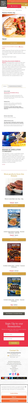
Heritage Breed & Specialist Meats (14, 364)
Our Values (14, 370)
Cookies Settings (14, 393)
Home (3, 10)
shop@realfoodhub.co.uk (14, 355)
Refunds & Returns (14, 368)
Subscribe (14, 343)
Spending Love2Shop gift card (14, 362)
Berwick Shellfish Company (9, 10)
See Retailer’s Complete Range (14, 313)
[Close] (25, 386)
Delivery (5, 86)
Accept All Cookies (14, 400)
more (3, 164)
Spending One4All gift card (14, 361)
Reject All (14, 397)
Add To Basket (13, 43)
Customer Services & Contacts (15, 86)
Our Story (14, 371)
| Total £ (15, 6)
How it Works (14, 365)
